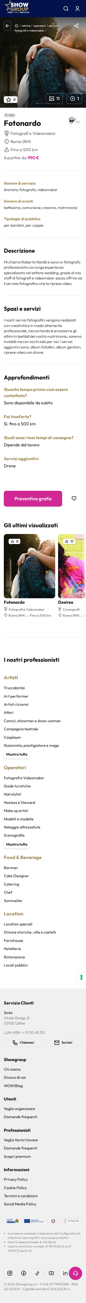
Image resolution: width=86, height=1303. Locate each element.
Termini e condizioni (21, 1195)
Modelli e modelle (19, 819)
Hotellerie (12, 948)
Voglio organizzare (19, 1108)
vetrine (26, 25)
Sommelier (13, 900)
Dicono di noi (15, 1077)
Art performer (16, 696)
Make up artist (16, 810)
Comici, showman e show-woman (32, 720)
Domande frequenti (20, 1116)
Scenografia (14, 835)
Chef (8, 892)
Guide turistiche (17, 786)
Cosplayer (12, 737)
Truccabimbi (14, 687)
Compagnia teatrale (21, 728)
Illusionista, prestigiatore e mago (31, 745)
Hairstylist (12, 794)
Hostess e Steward (19, 802)
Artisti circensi (16, 704)
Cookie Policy (15, 1187)
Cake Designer (16, 875)
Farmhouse (13, 940)
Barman (11, 867)
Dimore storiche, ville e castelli (30, 932)
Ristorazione (14, 957)
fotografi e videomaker (29, 30)
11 (58, 98)
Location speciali (18, 924)
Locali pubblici (16, 965)
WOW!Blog (13, 1085)
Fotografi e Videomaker (24, 777)
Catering (11, 884)
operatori (39, 25)
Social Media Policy (20, 1204)
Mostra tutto (16, 754)
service (53, 25)
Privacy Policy (16, 1179)
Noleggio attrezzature (22, 827)
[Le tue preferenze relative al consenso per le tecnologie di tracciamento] (81, 977)
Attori (9, 712)
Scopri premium (17, 1156)
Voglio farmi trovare (21, 1139)
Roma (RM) (21, 141)
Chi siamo (12, 1069)
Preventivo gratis (33, 499)
